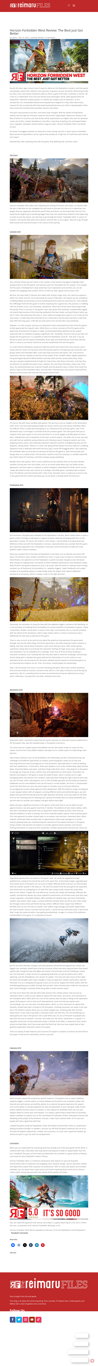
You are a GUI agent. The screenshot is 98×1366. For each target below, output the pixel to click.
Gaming (34, 37)
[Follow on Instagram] (25, 1319)
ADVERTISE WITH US (78, 1352)
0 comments (50, 37)
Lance (14, 37)
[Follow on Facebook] (12, 1319)
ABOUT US (81, 1335)
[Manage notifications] (92, 1361)
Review (41, 37)
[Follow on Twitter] (19, 1319)
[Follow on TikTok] (38, 1319)
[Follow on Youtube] (32, 1319)
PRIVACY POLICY (79, 1360)
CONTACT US (81, 1343)
